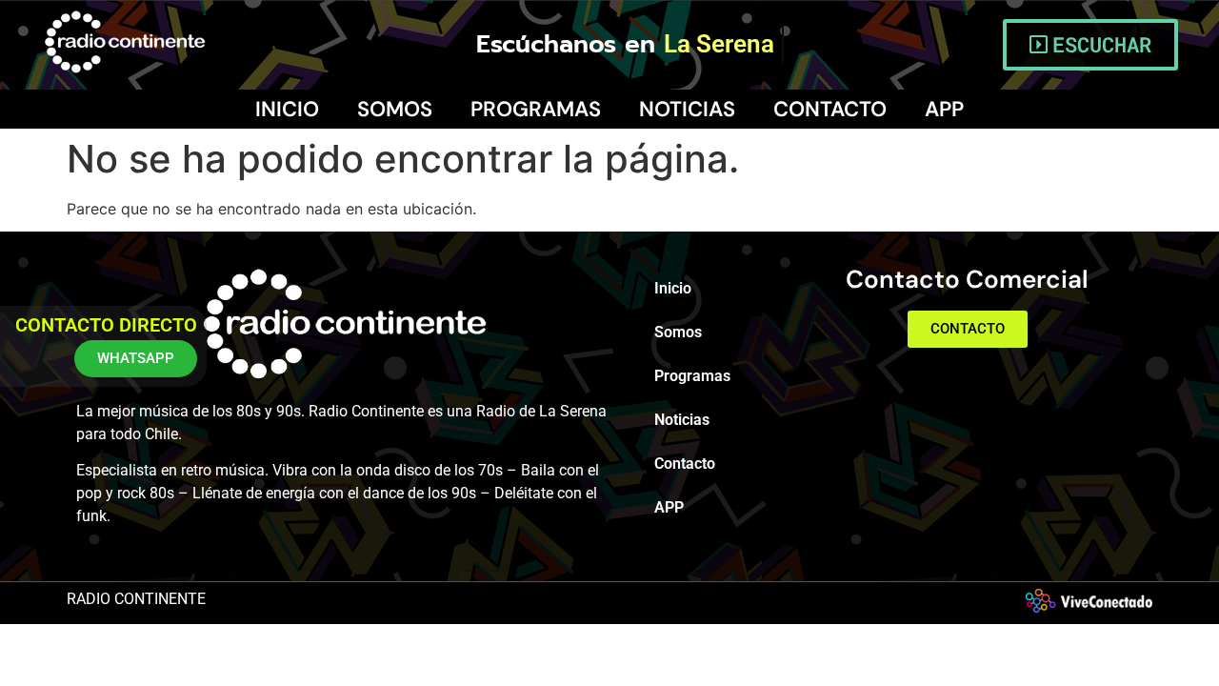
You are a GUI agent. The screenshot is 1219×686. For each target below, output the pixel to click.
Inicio (287, 109)
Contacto (830, 109)
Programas (535, 109)
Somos (394, 109)
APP (944, 109)
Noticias (687, 109)
